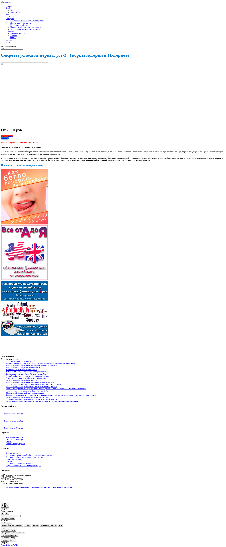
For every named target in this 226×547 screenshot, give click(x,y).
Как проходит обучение (19, 25)
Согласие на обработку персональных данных (24, 457)
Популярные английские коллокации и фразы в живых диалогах (32, 399)
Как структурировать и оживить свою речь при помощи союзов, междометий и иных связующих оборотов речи (51, 395)
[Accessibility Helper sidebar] (5, 505)
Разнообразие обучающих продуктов (25, 29)
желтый (53, 525)
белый (11, 525)
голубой (27, 525)
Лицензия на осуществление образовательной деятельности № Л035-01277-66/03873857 (41, 487)
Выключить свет (8, 538)
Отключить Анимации (9, 535)
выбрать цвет (6, 523)
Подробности (7, 136)
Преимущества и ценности (21, 23)
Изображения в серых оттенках (13, 533)
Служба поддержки (13, 459)
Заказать (5, 138)
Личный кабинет (12, 453)
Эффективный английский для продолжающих (25, 393)
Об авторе (10, 17)
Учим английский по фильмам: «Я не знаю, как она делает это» (31, 365)
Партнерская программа (15, 444)
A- (2, 513)
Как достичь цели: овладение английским (27, 21)
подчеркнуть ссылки (9, 528)
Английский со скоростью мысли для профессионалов (28, 376)
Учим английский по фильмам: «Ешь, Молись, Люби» (27, 391)
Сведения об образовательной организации (23, 466)
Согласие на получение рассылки (19, 463)
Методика (10, 19)
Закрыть (5, 509)
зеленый (19, 525)
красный (35, 525)
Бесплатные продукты (15, 437)
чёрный (4, 525)
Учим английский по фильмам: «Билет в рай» (24, 368)
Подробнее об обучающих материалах (25, 27)
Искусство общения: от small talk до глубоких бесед (26, 378)
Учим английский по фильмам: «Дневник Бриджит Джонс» (30, 382)
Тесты (8, 42)
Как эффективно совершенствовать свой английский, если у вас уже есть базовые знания (42, 401)
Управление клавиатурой (11, 516)
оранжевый (45, 525)
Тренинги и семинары (19, 33)
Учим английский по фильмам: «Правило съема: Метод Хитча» (31, 387)
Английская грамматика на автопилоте (21, 370)
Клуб (8, 8)
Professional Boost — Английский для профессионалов (27, 372)
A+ (7, 513)
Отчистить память (8, 540)
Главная (9, 6)
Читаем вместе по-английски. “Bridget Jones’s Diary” (27, 374)
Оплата (13, 38)
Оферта (9, 461)
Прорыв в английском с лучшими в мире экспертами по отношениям (33, 385)
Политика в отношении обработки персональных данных (29, 455)
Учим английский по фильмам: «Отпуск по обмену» (27, 397)
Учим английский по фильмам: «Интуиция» (23, 380)
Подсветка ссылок (8, 530)
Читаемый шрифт (8, 518)
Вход (12, 10)
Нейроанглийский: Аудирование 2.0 (20, 361)
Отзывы (9, 40)
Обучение (10, 31)
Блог (7, 14)
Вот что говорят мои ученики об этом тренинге (20, 142)
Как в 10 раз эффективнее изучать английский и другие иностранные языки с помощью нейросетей (46, 389)
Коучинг (13, 36)
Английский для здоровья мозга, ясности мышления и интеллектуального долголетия (40, 363)
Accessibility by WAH (9, 545)
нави (60, 525)
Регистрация (15, 12)
